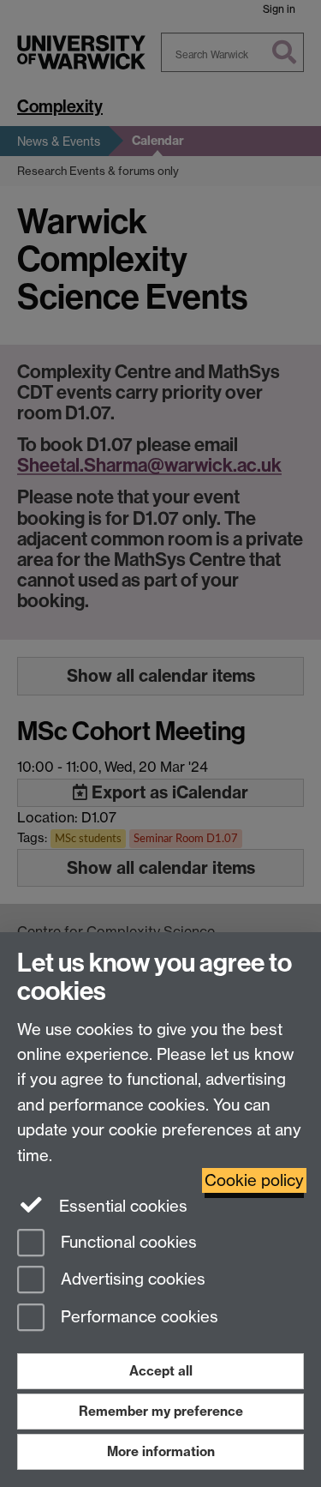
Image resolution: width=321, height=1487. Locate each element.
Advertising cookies (130, 1280)
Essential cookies (121, 1206)
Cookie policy (254, 1180)
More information (161, 1451)
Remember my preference (161, 1411)
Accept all (161, 1371)
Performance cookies (137, 1317)
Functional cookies (126, 1242)
